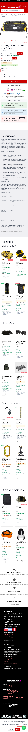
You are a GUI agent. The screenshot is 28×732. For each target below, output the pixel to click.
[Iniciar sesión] (19, 6)
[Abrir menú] (4, 6)
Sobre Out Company (8, 658)
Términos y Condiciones (8, 659)
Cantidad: (3, 74)
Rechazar (11, 729)
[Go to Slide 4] (15, 40)
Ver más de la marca (22, 483)
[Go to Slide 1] (11, 40)
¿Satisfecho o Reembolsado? (9, 637)
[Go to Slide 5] (16, 40)
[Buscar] (25, 10)
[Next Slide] (26, 28)
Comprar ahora (14, 81)
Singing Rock (4, 42)
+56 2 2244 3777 (14, 2)
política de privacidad (21, 726)
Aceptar (18, 729)
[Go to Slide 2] (12, 40)
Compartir (25, 42)
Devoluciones (6, 661)
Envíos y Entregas (7, 636)
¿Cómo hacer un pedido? (8, 634)
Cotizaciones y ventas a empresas (11, 663)
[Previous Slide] (1, 28)
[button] (14, 28)
